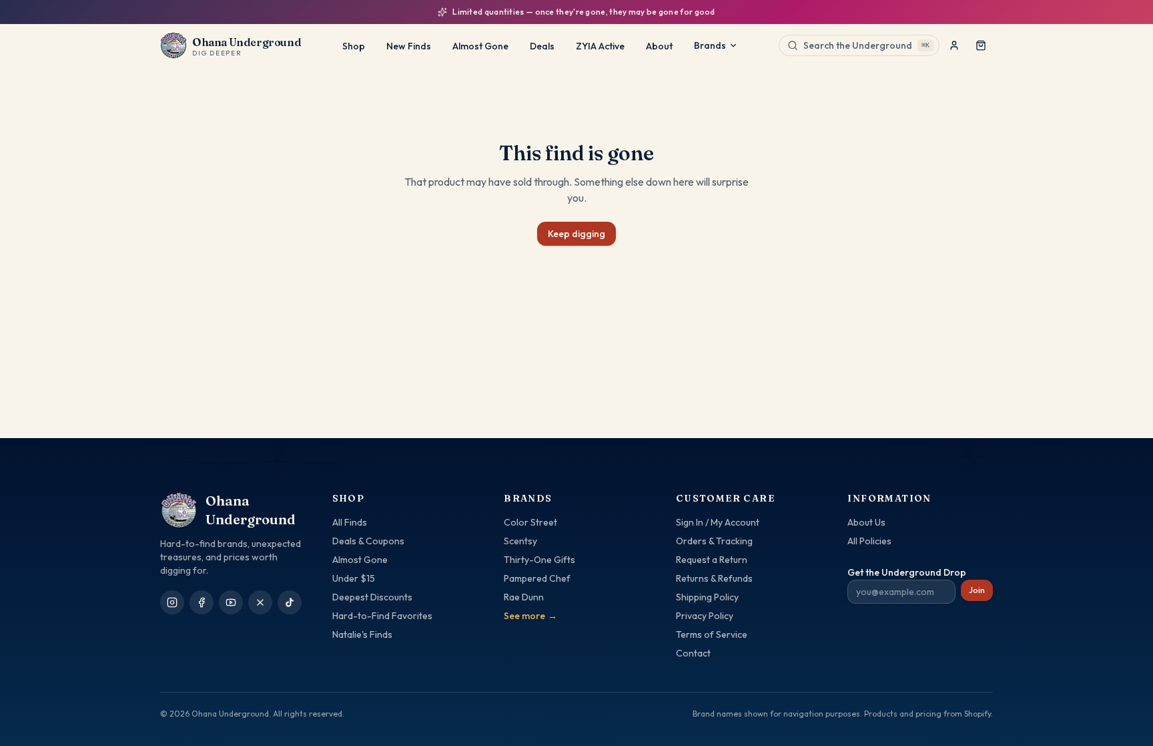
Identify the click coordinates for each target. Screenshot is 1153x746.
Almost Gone (480, 46)
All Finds (349, 522)
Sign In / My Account (717, 522)
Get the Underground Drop (906, 572)
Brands (710, 45)
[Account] (954, 45)
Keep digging (576, 234)
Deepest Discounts (372, 597)
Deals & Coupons (368, 541)
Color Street (530, 522)
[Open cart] (981, 45)
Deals (542, 46)
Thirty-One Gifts (539, 560)
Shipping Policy (707, 597)
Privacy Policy (704, 616)
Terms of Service (711, 634)
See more (530, 616)
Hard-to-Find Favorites (382, 616)
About (659, 46)
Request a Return (711, 560)
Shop (353, 46)
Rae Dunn (524, 597)
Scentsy (520, 541)
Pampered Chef (537, 578)
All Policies (869, 541)
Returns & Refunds (714, 578)
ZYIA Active (600, 46)
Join (977, 590)
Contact (693, 653)
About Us (866, 522)
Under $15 (353, 578)
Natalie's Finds (362, 634)
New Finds (408, 46)
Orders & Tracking (714, 541)
